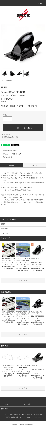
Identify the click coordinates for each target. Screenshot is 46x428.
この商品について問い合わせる (12, 154)
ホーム (4, 80)
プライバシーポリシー (25, 417)
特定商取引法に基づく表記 (10, 137)
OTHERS (9, 80)
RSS (35, 417)
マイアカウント (5, 404)
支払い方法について (15, 414)
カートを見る (27, 404)
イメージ (35, 165)
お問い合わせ (4, 408)
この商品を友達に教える (10, 151)
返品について (6, 134)
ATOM (39, 417)
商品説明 (12, 165)
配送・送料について (27, 414)
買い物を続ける (7, 157)
